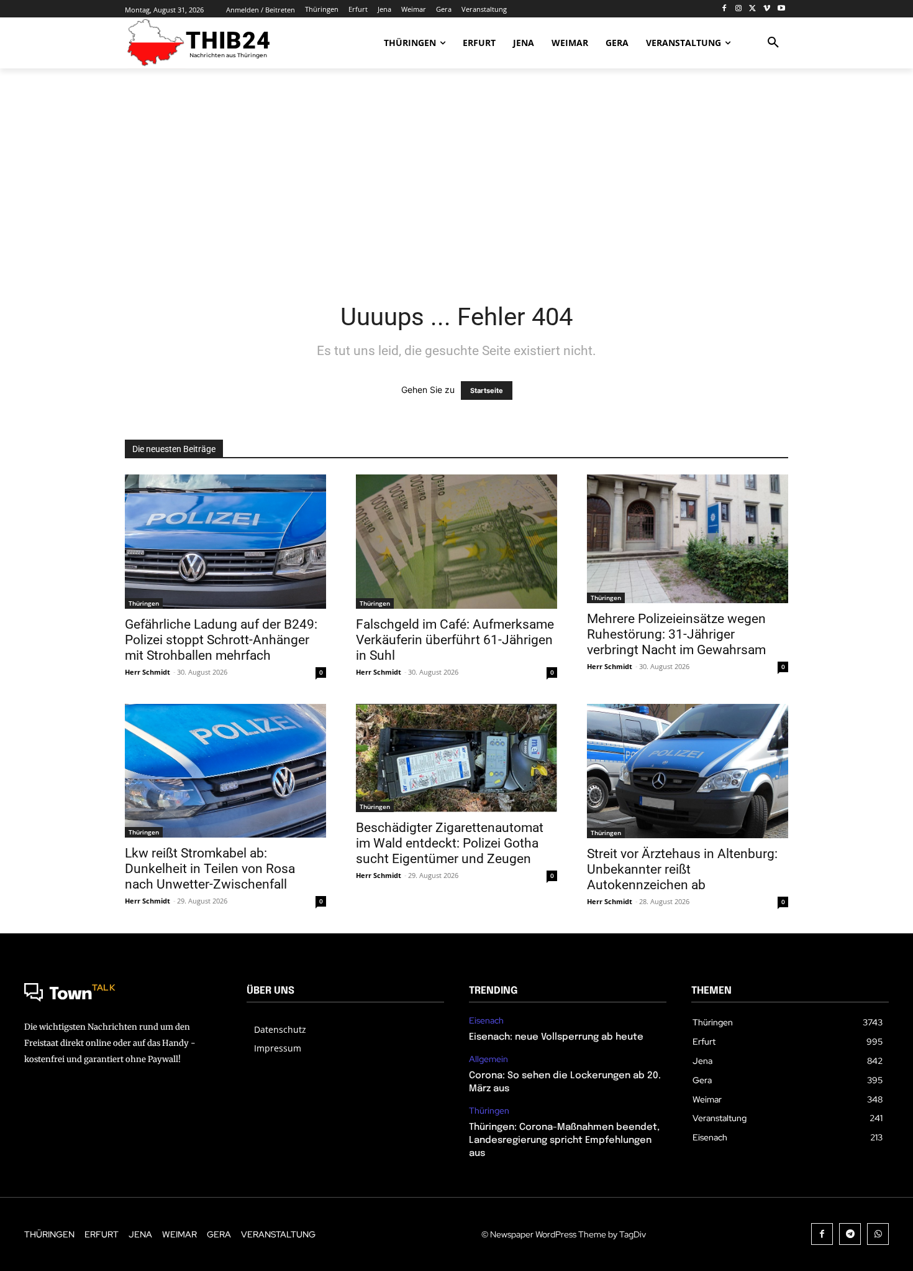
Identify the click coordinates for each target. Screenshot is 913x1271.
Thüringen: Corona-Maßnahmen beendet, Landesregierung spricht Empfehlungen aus (564, 1140)
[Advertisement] (456, 177)
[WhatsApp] (878, 1234)
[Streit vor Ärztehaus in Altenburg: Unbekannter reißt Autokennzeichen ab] (687, 771)
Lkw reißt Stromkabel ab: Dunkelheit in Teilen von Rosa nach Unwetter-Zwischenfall (210, 869)
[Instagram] (739, 9)
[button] (773, 43)
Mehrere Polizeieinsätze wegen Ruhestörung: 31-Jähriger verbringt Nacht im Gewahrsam (676, 634)
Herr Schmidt (147, 672)
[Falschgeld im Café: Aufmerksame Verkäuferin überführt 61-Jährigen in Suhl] (456, 541)
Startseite (486, 390)
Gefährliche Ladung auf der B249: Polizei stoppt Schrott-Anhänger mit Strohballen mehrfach (221, 640)
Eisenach (486, 1020)
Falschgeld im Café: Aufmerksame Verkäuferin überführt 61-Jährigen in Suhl (455, 640)
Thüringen (144, 603)
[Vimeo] (767, 9)
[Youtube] (781, 9)
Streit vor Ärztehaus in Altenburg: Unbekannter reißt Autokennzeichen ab (682, 869)
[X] (753, 9)
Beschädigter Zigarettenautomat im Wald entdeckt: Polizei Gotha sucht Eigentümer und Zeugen (449, 843)
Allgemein (488, 1059)
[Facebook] (724, 9)
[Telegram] (850, 1234)
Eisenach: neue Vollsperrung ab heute (556, 1037)
